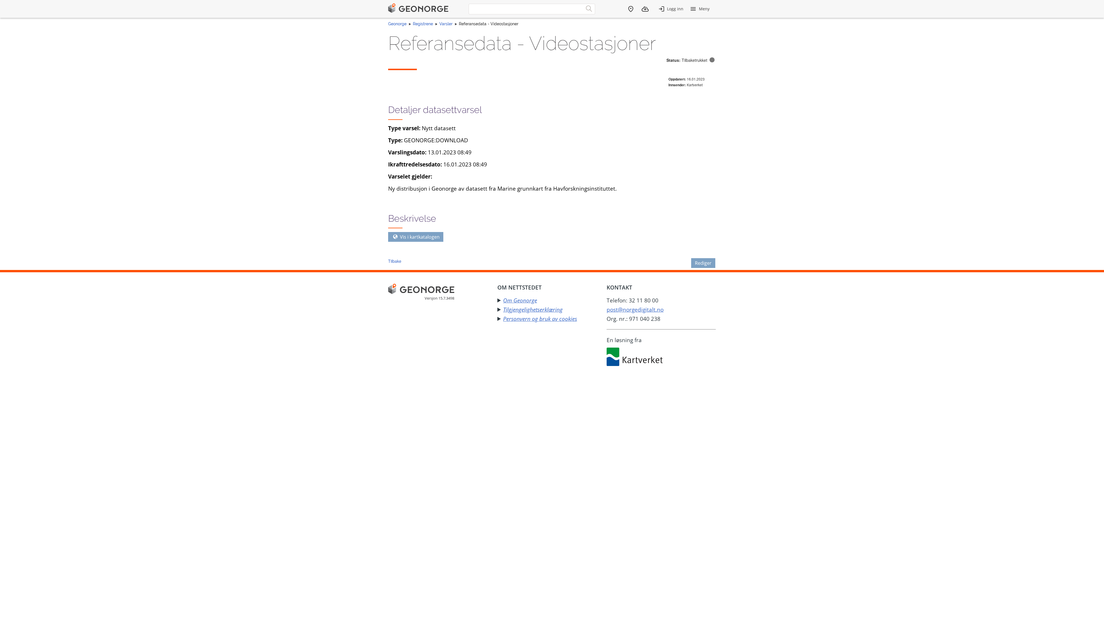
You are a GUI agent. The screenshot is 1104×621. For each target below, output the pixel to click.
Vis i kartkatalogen (419, 237)
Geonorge (397, 24)
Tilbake (394, 261)
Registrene (423, 24)
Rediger (703, 263)
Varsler (446, 24)
